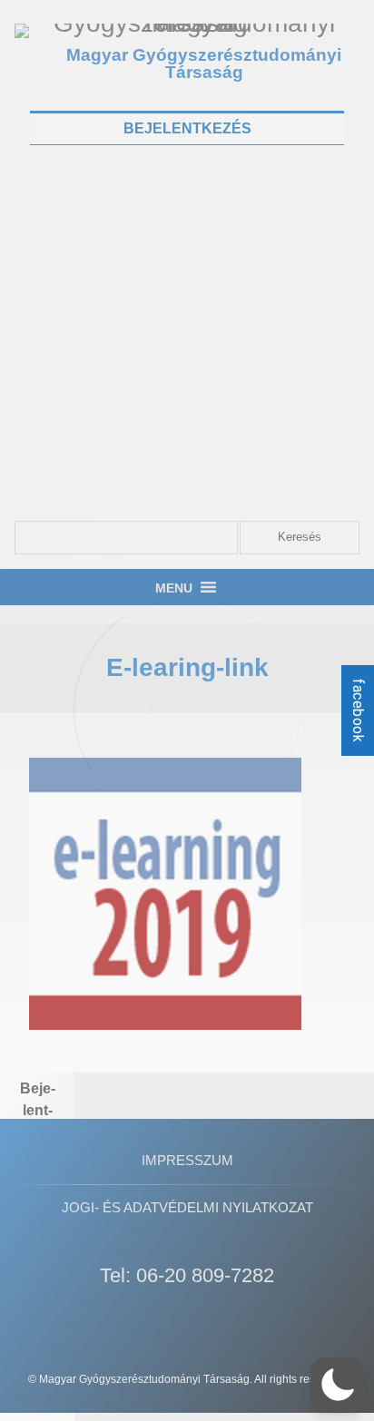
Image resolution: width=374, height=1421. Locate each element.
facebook (358, 710)
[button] (337, 1384)
